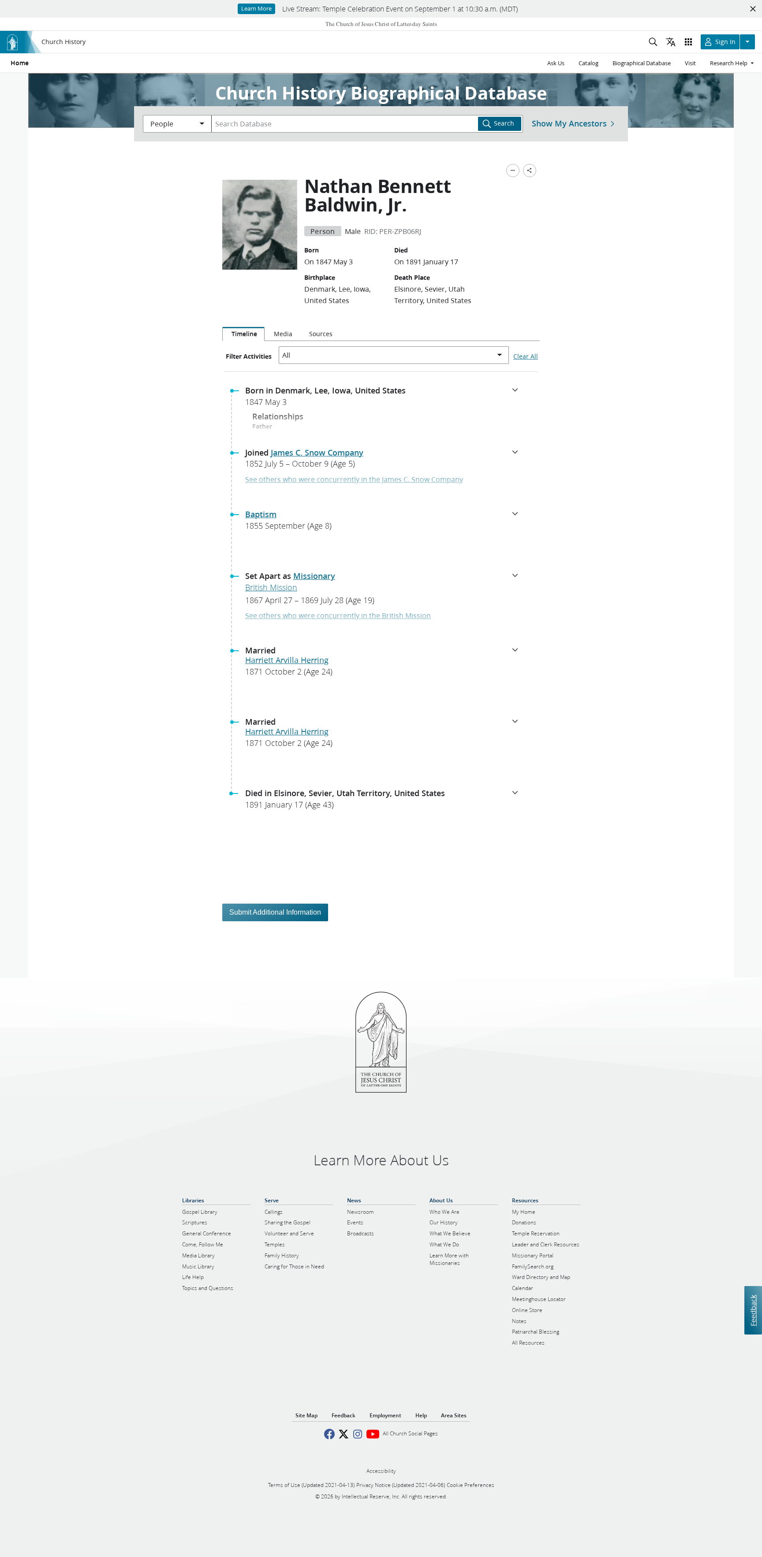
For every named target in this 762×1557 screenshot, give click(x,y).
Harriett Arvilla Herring (287, 660)
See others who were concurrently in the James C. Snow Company (354, 479)
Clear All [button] (525, 356)
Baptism (260, 514)
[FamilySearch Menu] (512, 170)
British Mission (271, 587)
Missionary (314, 576)
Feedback (753, 1310)
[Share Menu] (529, 170)
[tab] (243, 334)
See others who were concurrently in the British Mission (338, 615)
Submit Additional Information (275, 912)
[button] (384, 398)
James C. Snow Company (317, 452)
